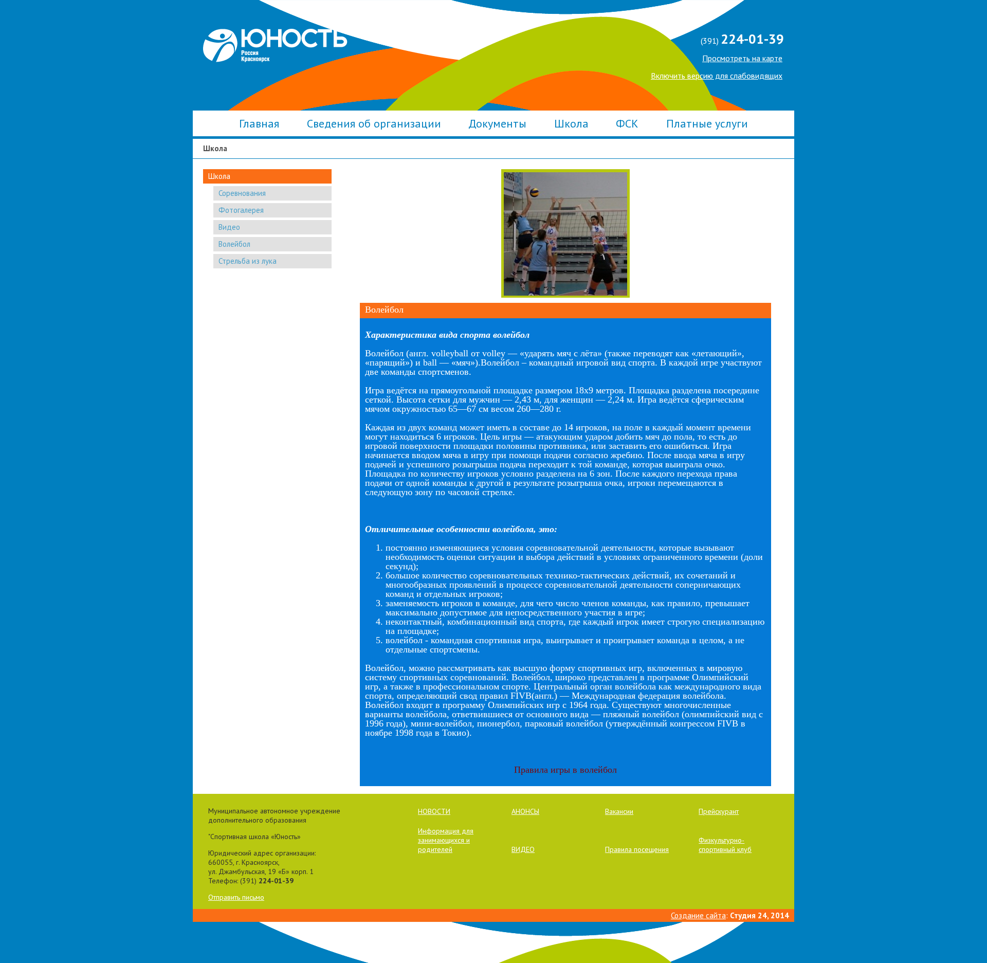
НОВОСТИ (434, 811)
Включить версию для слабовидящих (716, 75)
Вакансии (619, 811)
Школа (571, 123)
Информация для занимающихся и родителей (445, 840)
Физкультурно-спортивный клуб (725, 844)
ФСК (627, 123)
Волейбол (234, 244)
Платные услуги (707, 123)
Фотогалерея (241, 210)
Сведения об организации (374, 123)
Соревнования (242, 193)
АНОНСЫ (525, 811)
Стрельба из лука (247, 261)
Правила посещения (637, 849)
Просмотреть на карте (742, 58)
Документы (497, 123)
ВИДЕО (523, 849)
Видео (229, 227)
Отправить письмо (236, 897)
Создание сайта (698, 915)
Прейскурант (719, 811)
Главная (259, 123)
